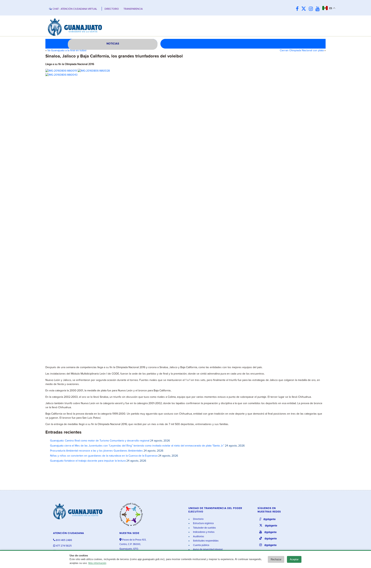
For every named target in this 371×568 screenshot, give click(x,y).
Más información (97, 563)
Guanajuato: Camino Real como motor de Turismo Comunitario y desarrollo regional (99, 440)
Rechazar (276, 559)
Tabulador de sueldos (204, 528)
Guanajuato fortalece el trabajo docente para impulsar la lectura (88, 460)
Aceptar (294, 559)
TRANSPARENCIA (133, 9)
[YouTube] (319, 9)
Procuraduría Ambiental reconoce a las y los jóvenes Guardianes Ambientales (96, 450)
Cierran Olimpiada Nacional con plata (302, 50)
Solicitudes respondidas (205, 541)
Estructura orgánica (203, 523)
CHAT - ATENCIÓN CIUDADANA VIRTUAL (75, 9)
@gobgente (269, 519)
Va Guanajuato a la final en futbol (66, 50)
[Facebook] (298, 9)
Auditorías (198, 536)
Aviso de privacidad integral (207, 549)
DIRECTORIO (112, 9)
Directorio (197, 519)
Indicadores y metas (203, 532)
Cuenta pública (200, 545)
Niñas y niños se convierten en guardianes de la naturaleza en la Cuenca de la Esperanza (103, 455)
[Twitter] (304, 9)
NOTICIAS (112, 43)
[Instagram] (312, 9)
